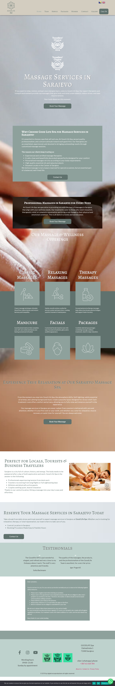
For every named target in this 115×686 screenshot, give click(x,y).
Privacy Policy (94, 669)
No (98, 683)
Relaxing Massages (57, 274)
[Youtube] (35, 653)
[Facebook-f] (20, 653)
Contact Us (86, 669)
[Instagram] (28, 653)
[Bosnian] (100, 2)
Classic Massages (27, 274)
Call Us (104, 11)
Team (46, 11)
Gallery (94, 11)
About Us (79, 669)
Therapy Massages (88, 274)
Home (39, 11)
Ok (94, 683)
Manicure (27, 322)
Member (74, 11)
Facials (57, 322)
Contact (84, 11)
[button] (57, 106)
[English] (104, 2)
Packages (64, 11)
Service (55, 11)
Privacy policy (106, 683)
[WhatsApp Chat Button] (110, 681)
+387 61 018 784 (87, 663)
